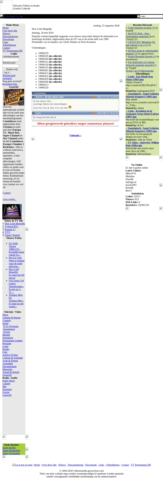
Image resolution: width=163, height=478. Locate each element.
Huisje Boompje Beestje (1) (142, 56)
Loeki (5, 346)
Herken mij (12, 69)
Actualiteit (7, 363)
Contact (6, 48)
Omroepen (7, 337)
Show (5, 314)
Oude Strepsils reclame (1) (141, 27)
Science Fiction (10, 355)
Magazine (7, 369)
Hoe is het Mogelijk (15, 223)
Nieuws (6, 33)
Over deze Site (9, 30)
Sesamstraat (9, 329)
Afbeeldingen (9, 45)
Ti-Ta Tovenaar (10, 326)
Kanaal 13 (10, 229)
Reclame (6, 343)
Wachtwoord (8, 62)
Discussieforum (10, 36)
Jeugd (17, 16)
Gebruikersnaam (10, 56)
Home (8, 16)
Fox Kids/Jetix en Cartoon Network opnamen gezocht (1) (141, 63)
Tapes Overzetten (11, 453)
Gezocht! (7, 375)
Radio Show (8, 380)
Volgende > (75, 135)
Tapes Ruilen (9, 447)
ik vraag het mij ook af (16, 273)
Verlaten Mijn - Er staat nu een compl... (16, 301)
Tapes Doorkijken (11, 450)
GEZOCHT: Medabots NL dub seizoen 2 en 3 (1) (141, 43)
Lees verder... (9, 199)
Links (5, 42)
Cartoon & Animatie (12, 357)
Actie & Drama (10, 360)
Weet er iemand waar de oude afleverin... (16, 262)
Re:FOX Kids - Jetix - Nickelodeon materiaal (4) (139, 35)
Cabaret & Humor (11, 317)
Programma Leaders (12, 340)
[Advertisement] (126, 7)
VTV (7, 232)
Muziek (6, 334)
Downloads (8, 39)
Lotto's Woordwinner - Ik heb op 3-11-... (16, 286)
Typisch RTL (11, 226)
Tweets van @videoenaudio (140, 70)
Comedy (6, 320)
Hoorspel (7, 389)
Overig (6, 332)
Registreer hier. (10, 84)
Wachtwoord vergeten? (8, 77)
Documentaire (9, 366)
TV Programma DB (12, 50)
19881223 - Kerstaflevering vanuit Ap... (16, 249)
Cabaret (6, 383)
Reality (6, 349)
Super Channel (12, 235)
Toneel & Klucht (10, 372)
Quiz (4, 352)
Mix (4, 386)
